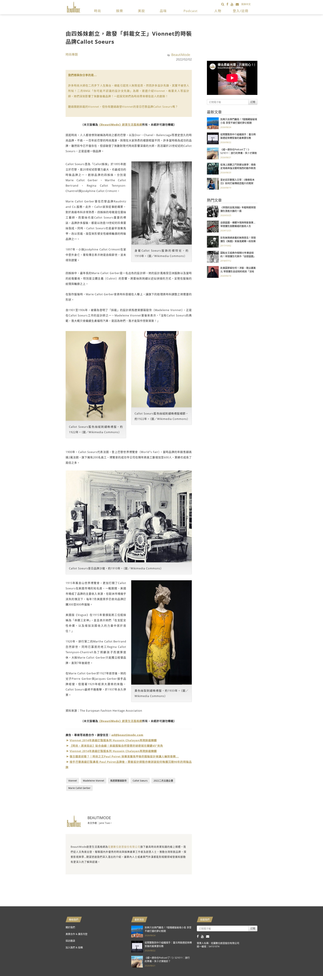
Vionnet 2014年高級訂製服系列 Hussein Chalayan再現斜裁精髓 (113, 740)
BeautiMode (180, 54)
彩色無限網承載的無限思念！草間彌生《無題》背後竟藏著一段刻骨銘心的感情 (238, 241)
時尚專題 (72, 54)
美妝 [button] (141, 11)
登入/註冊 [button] (240, 11)
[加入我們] (238, 4)
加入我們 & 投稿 (74, 947)
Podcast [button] (191, 11)
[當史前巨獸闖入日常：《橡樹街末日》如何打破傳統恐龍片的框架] (213, 183)
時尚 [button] (97, 11)
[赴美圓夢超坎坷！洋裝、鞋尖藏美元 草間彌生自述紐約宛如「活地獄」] (213, 271)
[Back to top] (312, 965)
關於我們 (70, 927)
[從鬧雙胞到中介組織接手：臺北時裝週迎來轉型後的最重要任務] (213, 138)
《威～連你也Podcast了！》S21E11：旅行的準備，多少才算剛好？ (238, 153)
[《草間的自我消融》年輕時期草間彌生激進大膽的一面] (213, 211)
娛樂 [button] (119, 11)
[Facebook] (228, 4)
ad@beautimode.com (127, 735)
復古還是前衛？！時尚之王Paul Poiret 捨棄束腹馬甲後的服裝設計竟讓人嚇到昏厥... (124, 756)
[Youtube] (233, 4)
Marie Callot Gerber (79, 788)
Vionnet (72, 780)
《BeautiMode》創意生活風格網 (120, 124)
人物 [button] (217, 11)
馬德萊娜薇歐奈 (118, 780)
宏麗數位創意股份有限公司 (124, 846)
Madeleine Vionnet (93, 780)
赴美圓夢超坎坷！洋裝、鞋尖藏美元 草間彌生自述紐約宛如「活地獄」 (238, 271)
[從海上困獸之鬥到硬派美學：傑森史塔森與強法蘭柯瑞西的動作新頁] (213, 168)
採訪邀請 (70, 940)
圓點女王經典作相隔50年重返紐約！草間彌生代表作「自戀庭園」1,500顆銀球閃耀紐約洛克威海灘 (238, 256)
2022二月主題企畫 (163, 780)
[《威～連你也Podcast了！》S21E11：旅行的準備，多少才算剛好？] (213, 153)
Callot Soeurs (140, 780)
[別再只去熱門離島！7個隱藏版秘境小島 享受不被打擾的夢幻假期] (213, 123)
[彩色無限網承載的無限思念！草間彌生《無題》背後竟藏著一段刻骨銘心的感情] (213, 241)
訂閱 (252, 101)
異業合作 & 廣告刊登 (76, 934)
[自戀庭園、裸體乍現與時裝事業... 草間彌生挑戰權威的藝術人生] (213, 226)
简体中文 (246, 4)
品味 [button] (163, 11)
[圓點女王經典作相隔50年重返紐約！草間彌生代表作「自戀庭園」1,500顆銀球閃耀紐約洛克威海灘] (213, 256)
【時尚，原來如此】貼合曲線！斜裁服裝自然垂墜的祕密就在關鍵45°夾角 (116, 746)
